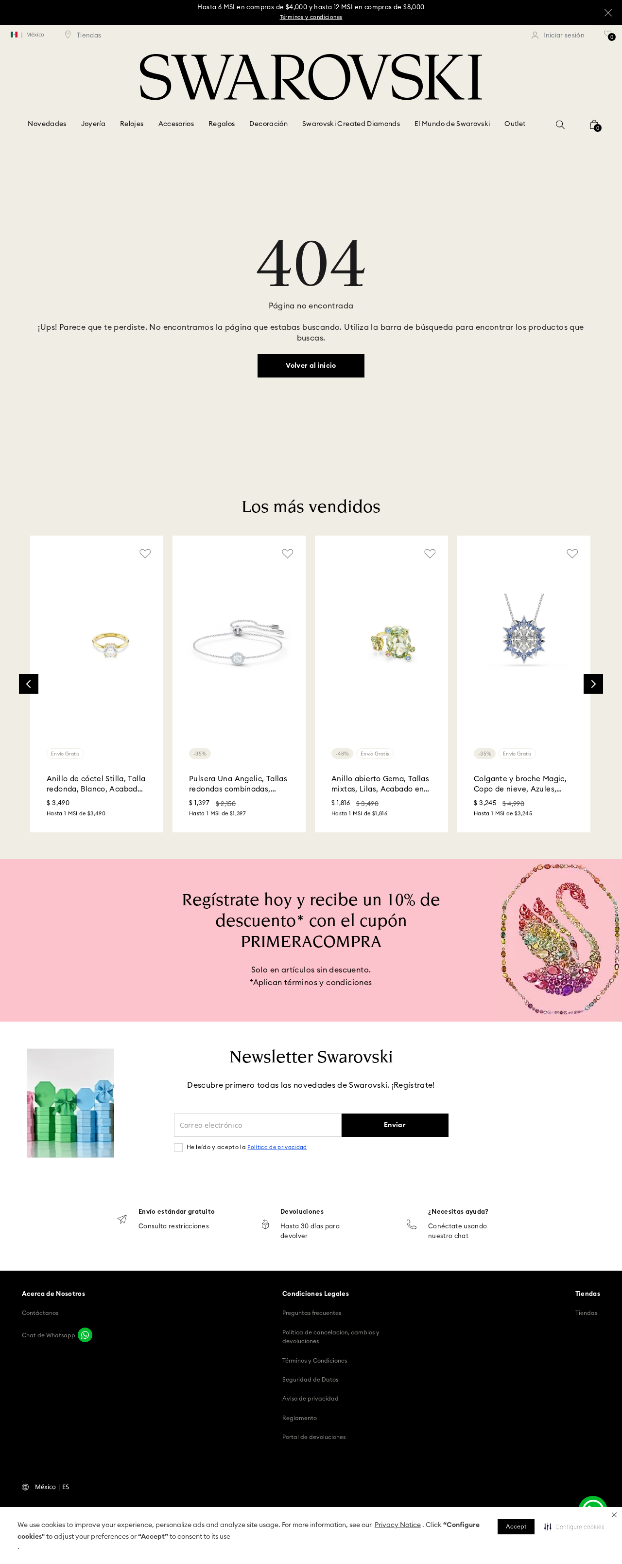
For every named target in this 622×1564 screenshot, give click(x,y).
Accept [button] (516, 1526)
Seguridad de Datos (310, 1380)
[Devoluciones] (265, 1225)
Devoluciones (302, 1212)
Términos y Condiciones (314, 1361)
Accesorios (176, 124)
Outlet (514, 124)
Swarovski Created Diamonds (351, 124)
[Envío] (122, 1220)
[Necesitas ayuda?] (411, 1225)
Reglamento (299, 1418)
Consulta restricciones (173, 1226)
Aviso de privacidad (310, 1399)
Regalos (221, 124)
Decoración (268, 124)
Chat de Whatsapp (48, 1335)
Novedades (47, 124)
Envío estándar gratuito (176, 1212)
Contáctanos (40, 1313)
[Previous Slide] (28, 684)
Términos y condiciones (311, 17)
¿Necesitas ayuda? (458, 1212)
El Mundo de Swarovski (452, 124)
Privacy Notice (398, 1525)
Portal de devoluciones (314, 1437)
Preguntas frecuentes (311, 1313)
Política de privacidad (277, 1147)
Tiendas (586, 1313)
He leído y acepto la (247, 1147)
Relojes (131, 124)
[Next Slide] (593, 684)
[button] (614, 1515)
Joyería (93, 124)
